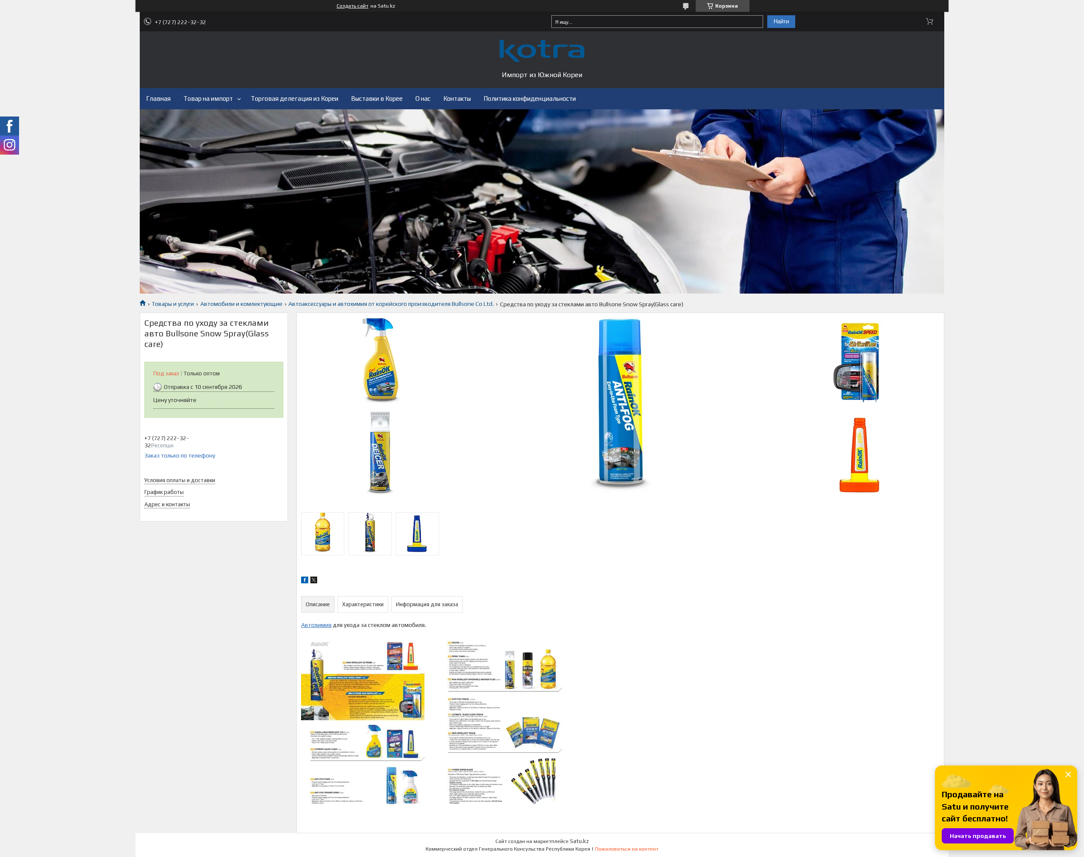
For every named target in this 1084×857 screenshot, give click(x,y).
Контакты (457, 98)
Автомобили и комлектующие (241, 303)
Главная (158, 98)
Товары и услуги (173, 303)
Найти (781, 21)
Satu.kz (579, 841)
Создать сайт (352, 6)
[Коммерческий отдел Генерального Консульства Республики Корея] (542, 51)
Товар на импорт (208, 98)
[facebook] (304, 581)
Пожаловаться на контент (626, 849)
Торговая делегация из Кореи (294, 98)
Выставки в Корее (377, 98)
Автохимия (316, 624)
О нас (423, 98)
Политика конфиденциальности (530, 98)
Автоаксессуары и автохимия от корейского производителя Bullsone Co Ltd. (391, 303)
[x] (313, 581)
